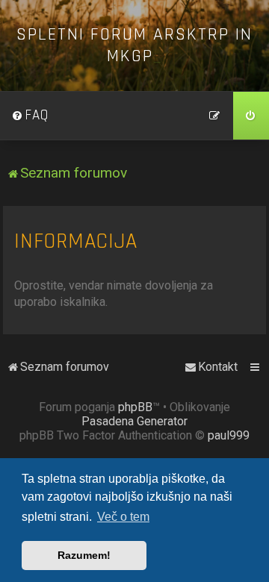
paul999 (229, 435)
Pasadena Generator (134, 421)
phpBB (135, 407)
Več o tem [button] (123, 516)
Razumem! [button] (84, 555)
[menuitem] (30, 116)
